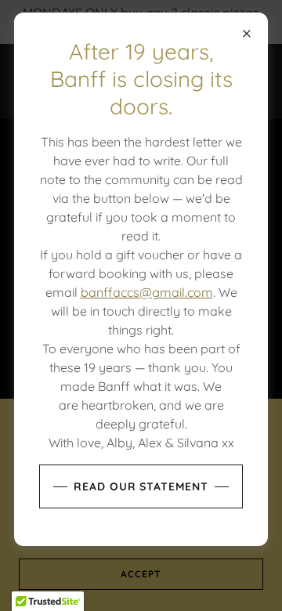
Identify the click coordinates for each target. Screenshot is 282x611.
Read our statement (141, 486)
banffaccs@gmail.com (147, 292)
